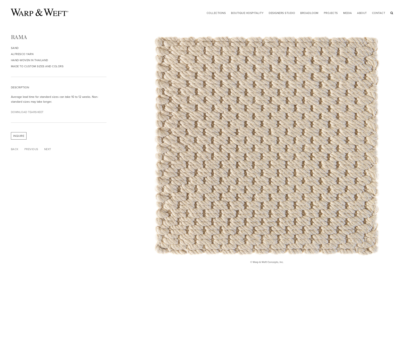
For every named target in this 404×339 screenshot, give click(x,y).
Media (347, 13)
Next (47, 149)
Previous (31, 149)
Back (15, 149)
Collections (216, 13)
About (362, 13)
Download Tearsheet (27, 112)
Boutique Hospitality (247, 13)
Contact (378, 13)
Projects (331, 13)
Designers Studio (282, 13)
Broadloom (309, 13)
